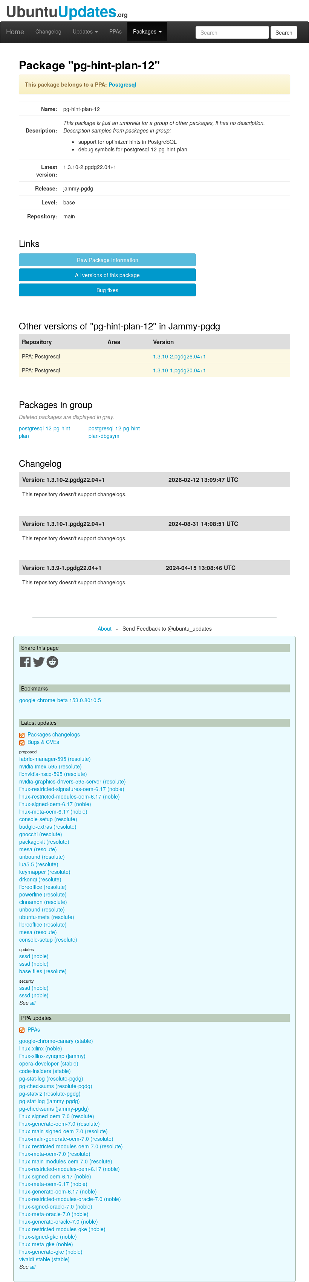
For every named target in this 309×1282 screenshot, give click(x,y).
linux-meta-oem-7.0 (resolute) (54, 1153)
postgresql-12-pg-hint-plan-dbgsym (115, 431)
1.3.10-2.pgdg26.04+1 (179, 356)
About (105, 628)
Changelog (48, 31)
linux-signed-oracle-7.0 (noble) (55, 1206)
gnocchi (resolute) (40, 834)
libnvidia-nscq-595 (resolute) (53, 773)
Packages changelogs (54, 734)
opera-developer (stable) (48, 1063)
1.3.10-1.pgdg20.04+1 (179, 370)
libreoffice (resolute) (43, 886)
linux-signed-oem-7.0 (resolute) (56, 1116)
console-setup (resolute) (48, 819)
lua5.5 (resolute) (38, 864)
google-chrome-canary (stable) (56, 1040)
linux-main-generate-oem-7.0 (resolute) (66, 1138)
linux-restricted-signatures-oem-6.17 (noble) (71, 789)
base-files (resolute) (43, 971)
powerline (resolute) (43, 894)
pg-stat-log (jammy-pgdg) (49, 1101)
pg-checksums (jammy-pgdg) (54, 1108)
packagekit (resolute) (44, 841)
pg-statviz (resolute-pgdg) (50, 1093)
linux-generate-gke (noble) (51, 1251)
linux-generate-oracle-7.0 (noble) (58, 1221)
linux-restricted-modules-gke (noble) (62, 1229)
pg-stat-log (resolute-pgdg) (51, 1078)
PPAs (115, 31)
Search (283, 32)
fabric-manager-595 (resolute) (55, 758)
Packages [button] (145, 31)
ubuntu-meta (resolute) (46, 917)
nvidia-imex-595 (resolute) (50, 766)
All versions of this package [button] (107, 275)
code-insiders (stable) (45, 1071)
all (32, 1002)
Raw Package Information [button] (107, 260)
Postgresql (122, 84)
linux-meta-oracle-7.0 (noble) (54, 1214)
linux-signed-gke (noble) (48, 1236)
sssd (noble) (34, 956)
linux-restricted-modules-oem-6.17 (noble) (69, 796)
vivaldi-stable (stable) (44, 1259)
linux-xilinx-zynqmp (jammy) (52, 1055)
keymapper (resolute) (44, 871)
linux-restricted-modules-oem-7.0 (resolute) (71, 1146)
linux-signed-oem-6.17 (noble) (55, 804)
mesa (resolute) (38, 849)
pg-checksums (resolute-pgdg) (55, 1086)
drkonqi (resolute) (40, 879)
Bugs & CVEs (43, 741)
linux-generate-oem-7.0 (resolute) (59, 1123)
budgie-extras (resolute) (47, 826)
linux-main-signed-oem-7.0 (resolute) (63, 1131)
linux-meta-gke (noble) (46, 1244)
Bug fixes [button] (107, 290)
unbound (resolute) (42, 856)
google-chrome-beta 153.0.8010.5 (60, 700)
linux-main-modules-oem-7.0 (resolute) (65, 1161)
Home (15, 31)
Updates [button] (83, 31)
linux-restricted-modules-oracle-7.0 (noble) (70, 1199)
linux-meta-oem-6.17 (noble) (53, 811)
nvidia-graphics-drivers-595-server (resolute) (72, 781)
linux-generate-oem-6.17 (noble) (58, 1191)
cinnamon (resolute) (43, 901)
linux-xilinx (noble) (40, 1048)
